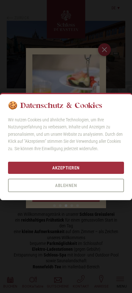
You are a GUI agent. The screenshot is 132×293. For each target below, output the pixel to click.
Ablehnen (66, 185)
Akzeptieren (66, 167)
